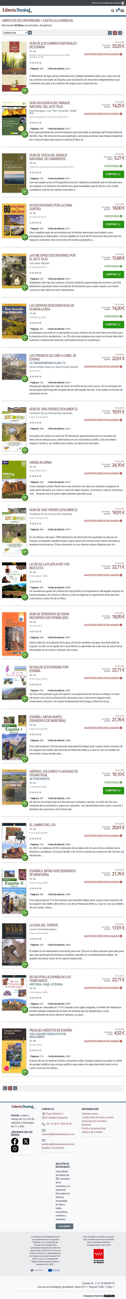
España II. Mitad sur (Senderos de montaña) (52, 872)
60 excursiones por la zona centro (50, 207)
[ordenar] (30, 33)
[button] (112, 10)
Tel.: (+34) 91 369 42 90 (58, 1123)
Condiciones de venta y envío (98, 1117)
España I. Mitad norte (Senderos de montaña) (47, 718)
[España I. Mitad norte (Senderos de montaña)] (14, 737)
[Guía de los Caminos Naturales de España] (14, 66)
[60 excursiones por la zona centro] (14, 220)
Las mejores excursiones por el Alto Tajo (52, 257)
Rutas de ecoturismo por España (48, 669)
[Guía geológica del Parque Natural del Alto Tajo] (14, 118)
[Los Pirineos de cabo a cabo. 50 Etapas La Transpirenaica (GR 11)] (14, 367)
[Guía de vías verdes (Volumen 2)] (14, 530)
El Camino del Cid (42, 824)
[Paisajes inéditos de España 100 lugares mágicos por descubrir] (14, 1050)
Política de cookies (92, 1132)
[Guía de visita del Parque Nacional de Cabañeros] (14, 173)
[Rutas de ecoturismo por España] (14, 682)
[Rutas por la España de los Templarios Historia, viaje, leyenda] (14, 993)
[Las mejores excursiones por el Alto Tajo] (14, 270)
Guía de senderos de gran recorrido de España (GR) (49, 615)
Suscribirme (64, 1226)
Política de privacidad (94, 1128)
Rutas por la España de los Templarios (50, 978)
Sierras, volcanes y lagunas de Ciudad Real (53, 773)
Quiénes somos (90, 1113)
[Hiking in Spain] (14, 480)
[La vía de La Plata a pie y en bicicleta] (14, 580)
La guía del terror (43, 925)
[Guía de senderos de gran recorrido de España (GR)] (14, 634)
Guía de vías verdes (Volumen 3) (53, 408)
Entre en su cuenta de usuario (106, 2)
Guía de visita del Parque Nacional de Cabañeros (48, 157)
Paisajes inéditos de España (50, 1030)
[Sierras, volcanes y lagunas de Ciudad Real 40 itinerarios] (14, 787)
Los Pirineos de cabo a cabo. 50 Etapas (52, 357)
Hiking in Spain (40, 462)
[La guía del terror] (14, 944)
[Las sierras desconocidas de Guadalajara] (14, 321)
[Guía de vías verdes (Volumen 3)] (14, 429)
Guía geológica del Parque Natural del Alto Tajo (49, 104)
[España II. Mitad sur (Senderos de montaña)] (14, 891)
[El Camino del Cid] (14, 841)
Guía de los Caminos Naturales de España (53, 45)
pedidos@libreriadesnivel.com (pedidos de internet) (58, 1145)
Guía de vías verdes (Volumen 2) (53, 509)
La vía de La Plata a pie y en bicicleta (49, 566)
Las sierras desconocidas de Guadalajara (51, 307)
